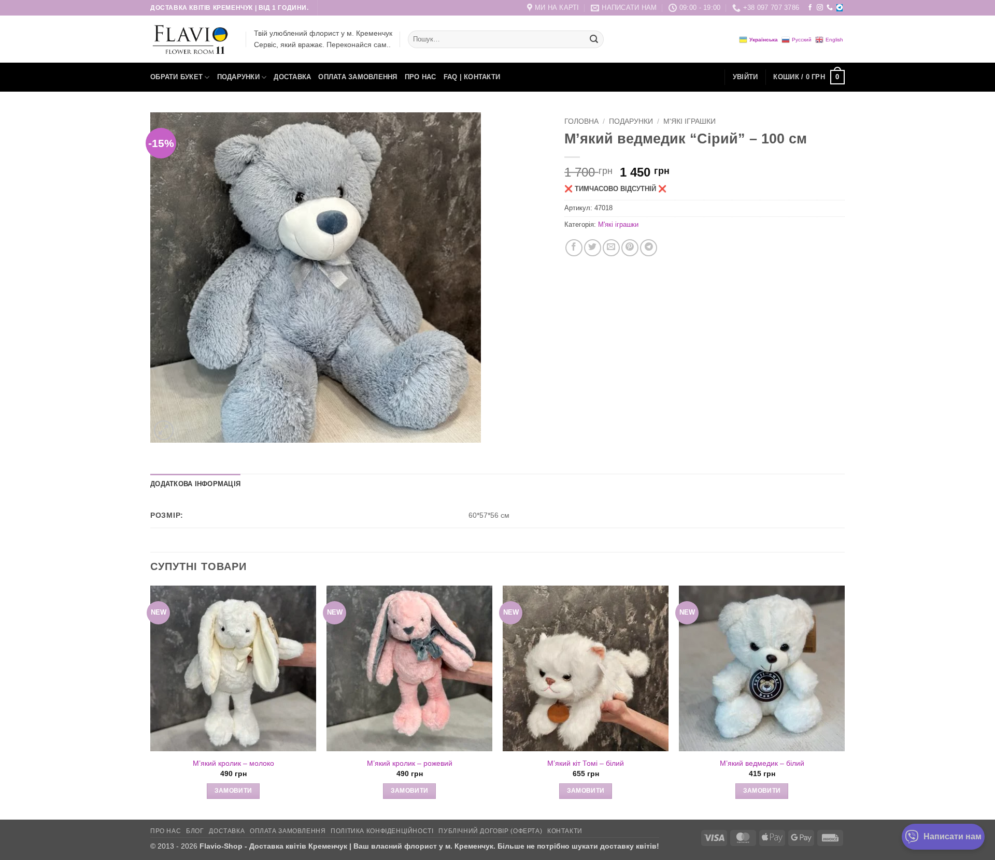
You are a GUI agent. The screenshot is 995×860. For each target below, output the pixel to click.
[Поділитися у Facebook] (573, 247)
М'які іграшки (689, 121)
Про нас (420, 77)
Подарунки (238, 77)
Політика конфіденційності (382, 831)
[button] (745, 77)
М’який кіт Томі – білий (585, 763)
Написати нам (952, 836)
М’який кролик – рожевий (409, 763)
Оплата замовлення (357, 77)
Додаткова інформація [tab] (195, 484)
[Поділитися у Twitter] (592, 247)
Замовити (233, 791)
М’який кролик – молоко (233, 763)
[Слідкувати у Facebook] (810, 7)
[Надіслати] (594, 39)
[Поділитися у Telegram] (648, 247)
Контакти (564, 831)
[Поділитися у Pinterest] (629, 247)
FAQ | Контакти (472, 77)
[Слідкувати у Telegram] (839, 7)
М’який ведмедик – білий (762, 763)
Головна (581, 121)
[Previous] (151, 702)
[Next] (844, 702)
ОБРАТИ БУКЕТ (176, 77)
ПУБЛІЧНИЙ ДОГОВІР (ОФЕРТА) (490, 831)
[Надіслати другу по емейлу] (611, 247)
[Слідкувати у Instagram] (820, 7)
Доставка (292, 77)
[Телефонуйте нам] (830, 7)
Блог (195, 831)
